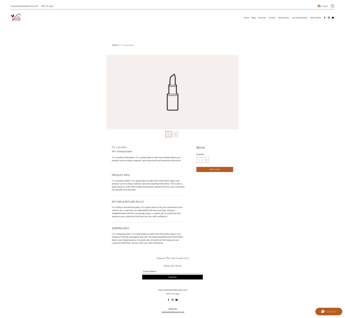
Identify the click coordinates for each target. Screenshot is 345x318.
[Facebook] (324, 17)
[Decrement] (198, 159)
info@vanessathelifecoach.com (24, 6)
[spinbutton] (202, 159)
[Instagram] (328, 17)
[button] (332, 6)
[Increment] (206, 159)
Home (115, 45)
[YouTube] (333, 17)
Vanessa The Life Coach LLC (172, 258)
